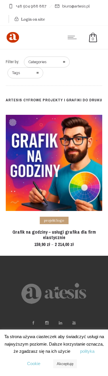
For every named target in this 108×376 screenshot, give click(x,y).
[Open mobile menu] (73, 37)
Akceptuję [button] (65, 364)
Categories (37, 62)
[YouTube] (74, 323)
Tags (16, 73)
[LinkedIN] (60, 323)
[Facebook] (33, 323)
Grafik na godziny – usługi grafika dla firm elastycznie (54, 235)
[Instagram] (47, 323)
